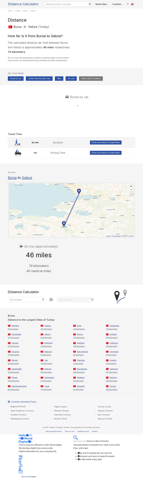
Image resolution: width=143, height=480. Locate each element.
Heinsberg (19, 419)
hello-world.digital (28, 476)
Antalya (113, 334)
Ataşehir (81, 386)
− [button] (131, 189)
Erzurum (15, 352)
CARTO (131, 236)
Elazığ (14, 377)
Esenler (113, 360)
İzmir (79, 326)
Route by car (15, 78)
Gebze (27, 178)
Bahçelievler (82, 352)
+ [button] (131, 186)
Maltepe (81, 377)
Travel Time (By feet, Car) (39, 78)
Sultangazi (49, 377)
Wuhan (60, 419)
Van (46, 360)
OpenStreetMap (116, 236)
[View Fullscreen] (131, 194)
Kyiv (103, 415)
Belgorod (18, 406)
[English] (132, 4)
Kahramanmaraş (19, 386)
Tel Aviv (104, 407)
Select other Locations (90, 78)
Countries (116, 4)
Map (59, 78)
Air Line (71, 78)
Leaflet (108, 236)
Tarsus (113, 386)
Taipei (60, 407)
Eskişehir (48, 343)
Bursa (12, 178)
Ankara (47, 326)
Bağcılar (48, 352)
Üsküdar (81, 360)
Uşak (46, 386)
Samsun (113, 377)
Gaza (22, 411)
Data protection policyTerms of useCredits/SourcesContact (71, 431)
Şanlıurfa (114, 369)
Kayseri (15, 343)
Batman (47, 369)
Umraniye (114, 352)
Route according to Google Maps (106, 142)
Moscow (61, 411)
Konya (80, 334)
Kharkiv (105, 411)
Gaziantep (114, 326)
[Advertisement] (104, 46)
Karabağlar (17, 369)
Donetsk (18, 415)
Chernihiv (62, 415)
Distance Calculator (23, 4)
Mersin (15, 360)
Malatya (80, 343)
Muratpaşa (82, 369)
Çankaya (114, 343)
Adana (47, 334)
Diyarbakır (16, 334)
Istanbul (15, 326)
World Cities (101, 4)
